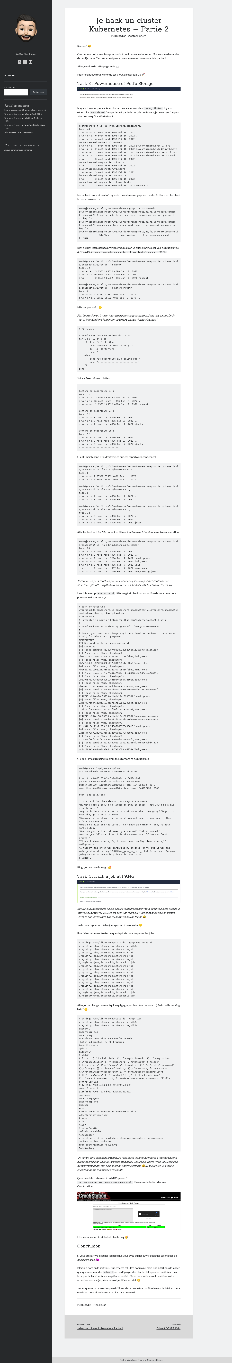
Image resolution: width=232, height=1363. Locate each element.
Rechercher (9, 87)
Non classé (99, 1304)
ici (117, 66)
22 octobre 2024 (136, 35)
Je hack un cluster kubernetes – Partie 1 (100, 1328)
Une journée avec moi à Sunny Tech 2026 (23, 114)
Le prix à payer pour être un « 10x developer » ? (25, 110)
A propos (9, 75)
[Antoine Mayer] (25, 50)
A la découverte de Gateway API (18, 132)
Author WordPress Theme (132, 1360)
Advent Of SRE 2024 (169, 1328)
